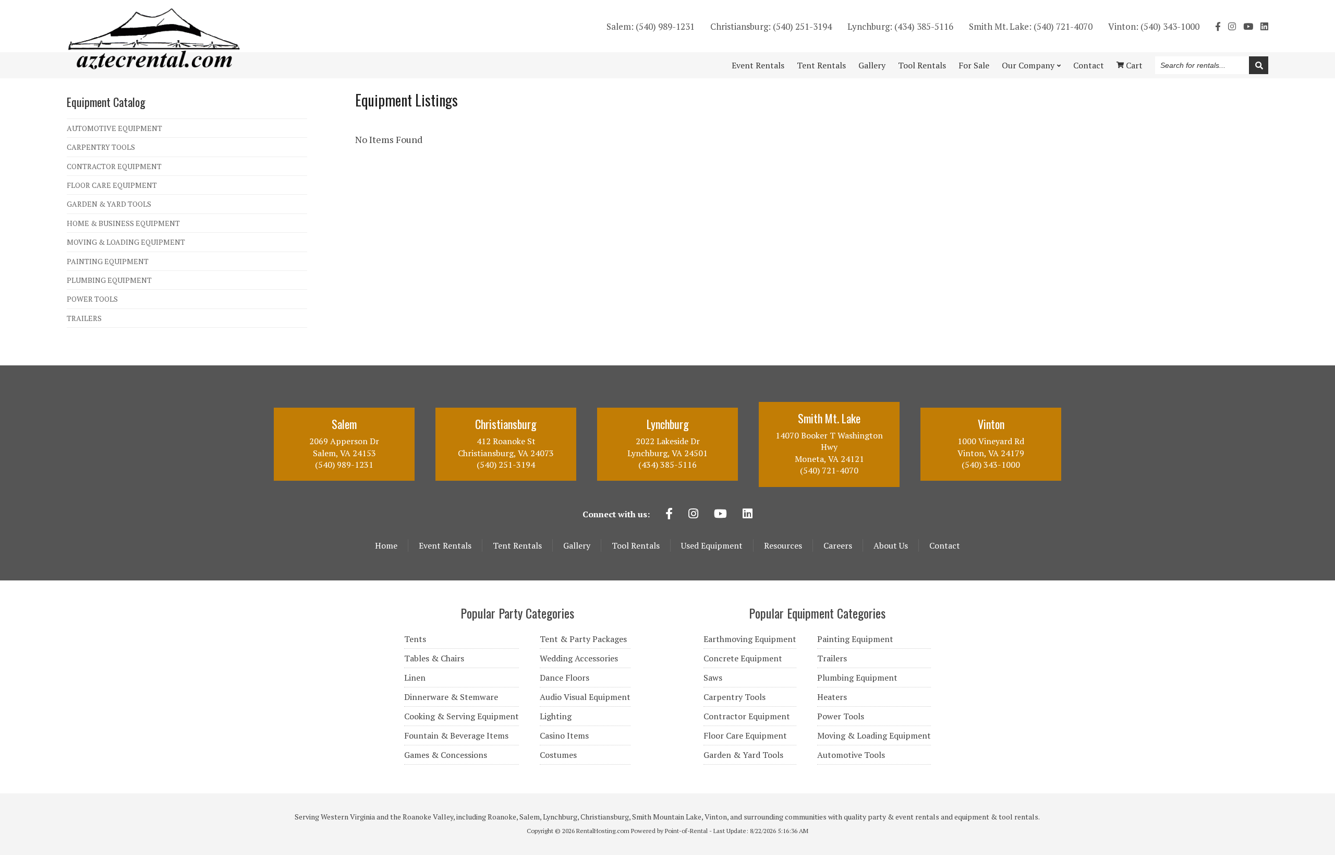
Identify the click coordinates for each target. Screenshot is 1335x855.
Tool (922, 65)
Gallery (871, 65)
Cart (1133, 65)
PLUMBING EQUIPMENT (109, 280)
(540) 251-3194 (771, 26)
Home (386, 545)
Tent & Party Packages (583, 639)
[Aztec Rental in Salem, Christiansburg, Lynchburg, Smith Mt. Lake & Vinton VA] (154, 67)
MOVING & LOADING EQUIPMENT (126, 242)
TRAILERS (84, 318)
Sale (973, 65)
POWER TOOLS (92, 299)
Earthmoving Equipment (749, 639)
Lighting (556, 716)
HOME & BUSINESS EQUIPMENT (123, 223)
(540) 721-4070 (1031, 26)
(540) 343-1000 (1153, 26)
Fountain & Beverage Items (456, 735)
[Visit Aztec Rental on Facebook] (1218, 26)
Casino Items (564, 735)
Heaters (832, 697)
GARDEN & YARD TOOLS (109, 204)
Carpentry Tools (734, 697)
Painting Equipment (855, 639)
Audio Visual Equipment (585, 697)
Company (1028, 65)
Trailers (832, 658)
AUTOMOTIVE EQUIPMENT (114, 128)
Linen (415, 677)
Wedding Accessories (579, 658)
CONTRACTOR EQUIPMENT (114, 166)
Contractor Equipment (746, 716)
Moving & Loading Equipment (874, 735)
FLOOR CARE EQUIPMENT (112, 185)
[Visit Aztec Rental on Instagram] (1232, 26)
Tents (415, 639)
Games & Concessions (445, 755)
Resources (783, 545)
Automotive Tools (851, 755)
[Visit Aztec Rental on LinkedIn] (1264, 26)
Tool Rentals (636, 545)
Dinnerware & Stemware (451, 697)
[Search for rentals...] (1258, 65)
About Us (890, 545)
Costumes (558, 755)
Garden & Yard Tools (743, 755)
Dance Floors (564, 677)
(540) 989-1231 (650, 26)
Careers (837, 545)
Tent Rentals (517, 545)
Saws (712, 677)
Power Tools (840, 716)
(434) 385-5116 (900, 26)
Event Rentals (445, 545)
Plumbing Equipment (857, 677)
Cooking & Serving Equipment (461, 716)
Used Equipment (712, 545)
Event (758, 65)
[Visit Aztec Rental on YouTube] (1248, 26)
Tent (821, 65)
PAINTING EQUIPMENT (108, 261)
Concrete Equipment (742, 658)
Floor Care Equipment (745, 735)
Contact (1088, 65)
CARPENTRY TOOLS (101, 147)
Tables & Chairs (434, 658)
